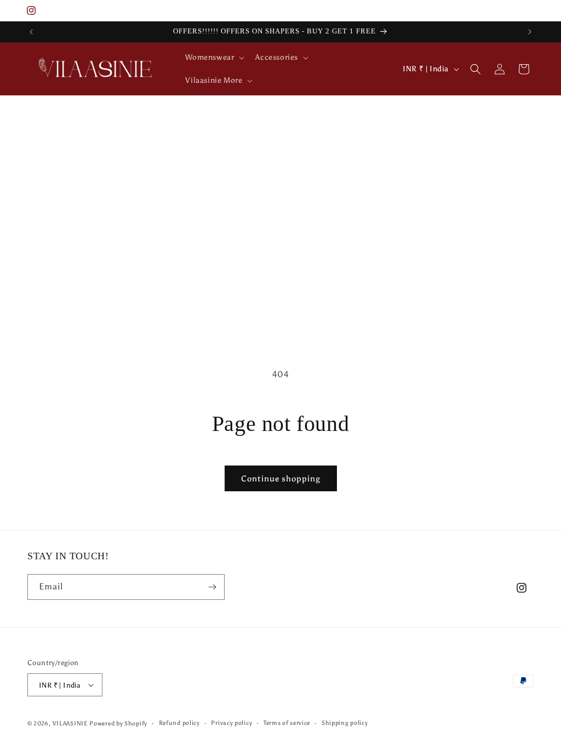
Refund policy (179, 723)
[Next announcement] (530, 31)
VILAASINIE (70, 723)
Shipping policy (345, 723)
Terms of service (287, 723)
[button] (214, 57)
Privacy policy (231, 723)
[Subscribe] (212, 587)
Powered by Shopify (118, 723)
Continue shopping (280, 479)
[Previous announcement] (31, 31)
